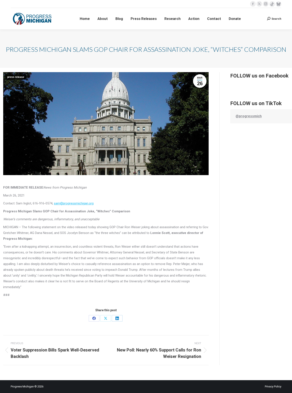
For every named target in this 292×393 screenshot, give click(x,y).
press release (15, 77)
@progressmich (249, 116)
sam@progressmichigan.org (74, 203)
